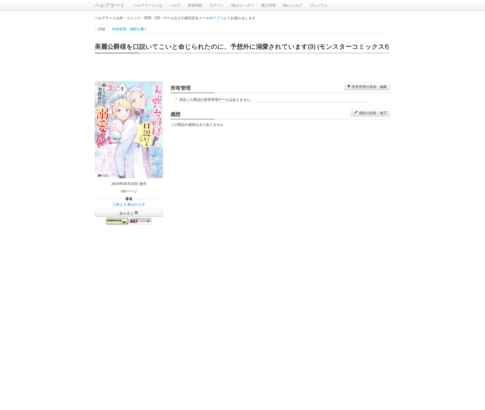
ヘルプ (175, 5)
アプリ (218, 17)
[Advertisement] (242, 67)
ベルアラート (110, 5)
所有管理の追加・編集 (369, 86)
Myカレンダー (242, 5)
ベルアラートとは (148, 5)
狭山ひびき (136, 204)
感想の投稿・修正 (372, 112)
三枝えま (119, 204)
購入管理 (268, 5)
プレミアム (318, 5)
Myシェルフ (292, 5)
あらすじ (127, 212)
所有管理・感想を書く (130, 28)
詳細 (101, 28)
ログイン (217, 5)
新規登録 (195, 5)
